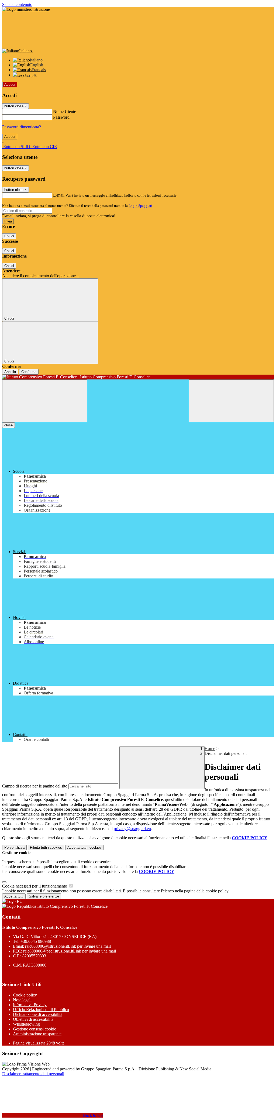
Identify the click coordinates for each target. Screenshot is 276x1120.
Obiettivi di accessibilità (33, 1019)
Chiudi (9, 236)
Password (61, 117)
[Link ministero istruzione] (26, 9)
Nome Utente (64, 111)
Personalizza (14, 847)
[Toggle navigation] (44, 400)
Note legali (22, 1000)
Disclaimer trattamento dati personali (33, 1073)
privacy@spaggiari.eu (132, 828)
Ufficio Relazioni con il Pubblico (41, 1009)
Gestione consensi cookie (34, 1029)
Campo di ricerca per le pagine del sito (34, 786)
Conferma (28, 372)
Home (210, 748)
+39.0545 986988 (35, 941)
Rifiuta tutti (46, 847)
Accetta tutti (84, 847)
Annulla (10, 372)
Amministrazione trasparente (37, 1034)
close (8, 425)
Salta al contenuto (17, 4)
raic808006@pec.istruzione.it (69, 951)
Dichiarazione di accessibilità (37, 1014)
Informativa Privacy (30, 1004)
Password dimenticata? (21, 127)
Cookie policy (25, 995)
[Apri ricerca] (231, 400)
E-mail (58, 195)
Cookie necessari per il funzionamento (35, 886)
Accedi (9, 85)
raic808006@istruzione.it (68, 946)
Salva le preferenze (44, 896)
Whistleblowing (26, 1024)
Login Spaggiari (140, 206)
